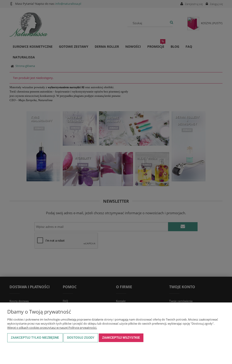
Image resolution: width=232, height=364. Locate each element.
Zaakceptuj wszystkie (121, 337)
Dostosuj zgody (80, 337)
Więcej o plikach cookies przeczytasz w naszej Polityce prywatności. (52, 328)
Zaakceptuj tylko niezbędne (35, 337)
